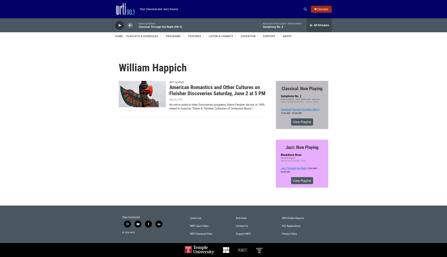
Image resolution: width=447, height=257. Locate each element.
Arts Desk (241, 218)
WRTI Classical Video (201, 234)
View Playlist (302, 122)
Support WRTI (243, 234)
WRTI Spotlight (176, 82)
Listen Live (195, 218)
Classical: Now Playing (302, 88)
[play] (119, 25)
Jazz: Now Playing (302, 147)
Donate (322, 9)
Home (119, 36)
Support (269, 36)
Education (248, 36)
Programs (173, 36)
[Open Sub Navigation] (161, 36)
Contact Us (242, 226)
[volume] (130, 25)
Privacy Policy (289, 234)
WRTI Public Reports (293, 218)
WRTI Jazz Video (199, 226)
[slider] (135, 25)
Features (194, 36)
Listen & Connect (221, 36)
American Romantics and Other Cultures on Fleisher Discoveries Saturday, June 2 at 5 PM (217, 90)
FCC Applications (291, 226)
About (287, 36)
